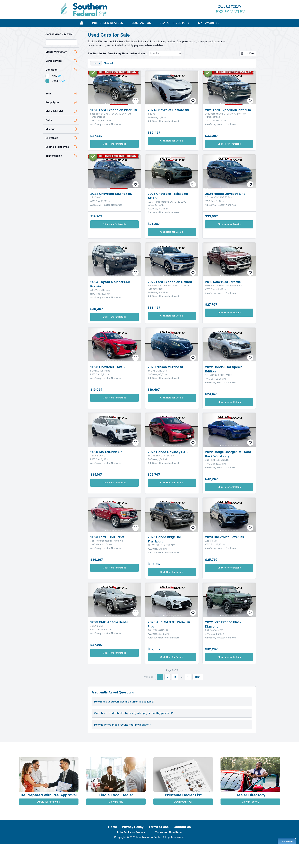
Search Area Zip (59, 34)
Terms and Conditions (168, 832)
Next (197, 677)
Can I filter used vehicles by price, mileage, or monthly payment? (133, 713)
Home (112, 827)
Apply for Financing (48, 801)
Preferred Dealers (107, 22)
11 (188, 677)
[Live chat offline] (287, 841)
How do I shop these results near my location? (122, 724)
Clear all (108, 63)
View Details (116, 801)
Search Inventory (174, 22)
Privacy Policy (133, 827)
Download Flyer (183, 801)
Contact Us (141, 22)
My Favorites (208, 22)
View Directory (250, 801)
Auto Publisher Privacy (131, 832)
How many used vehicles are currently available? (124, 701)
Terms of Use (159, 827)
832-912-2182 (230, 11)
